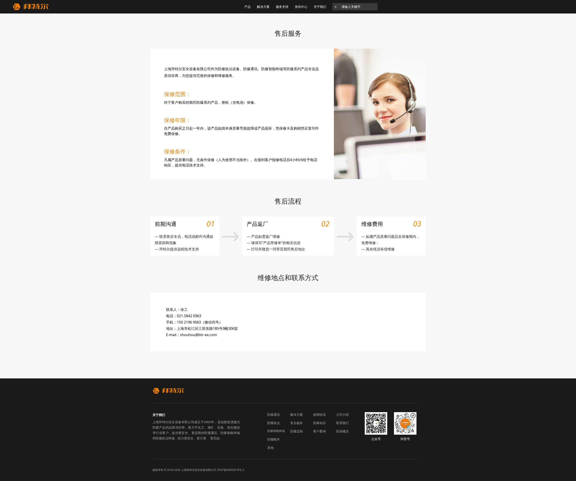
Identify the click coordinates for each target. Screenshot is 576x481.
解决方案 (263, 6)
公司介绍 (342, 414)
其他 (270, 447)
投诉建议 (342, 431)
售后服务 (296, 423)
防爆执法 (273, 423)
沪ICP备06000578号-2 (230, 470)
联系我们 (342, 423)
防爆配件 (273, 439)
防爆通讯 (273, 414)
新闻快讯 (319, 414)
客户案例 (319, 431)
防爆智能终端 (276, 431)
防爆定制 (296, 431)
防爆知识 (319, 423)
